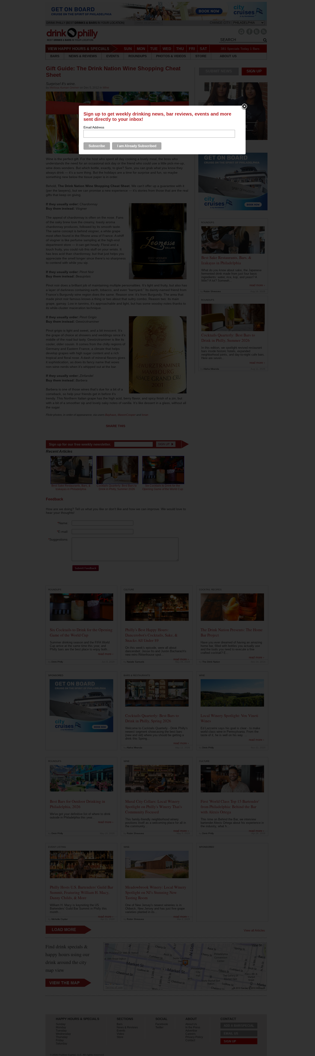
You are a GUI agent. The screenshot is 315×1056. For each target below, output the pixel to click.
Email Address (93, 127)
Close (244, 106)
